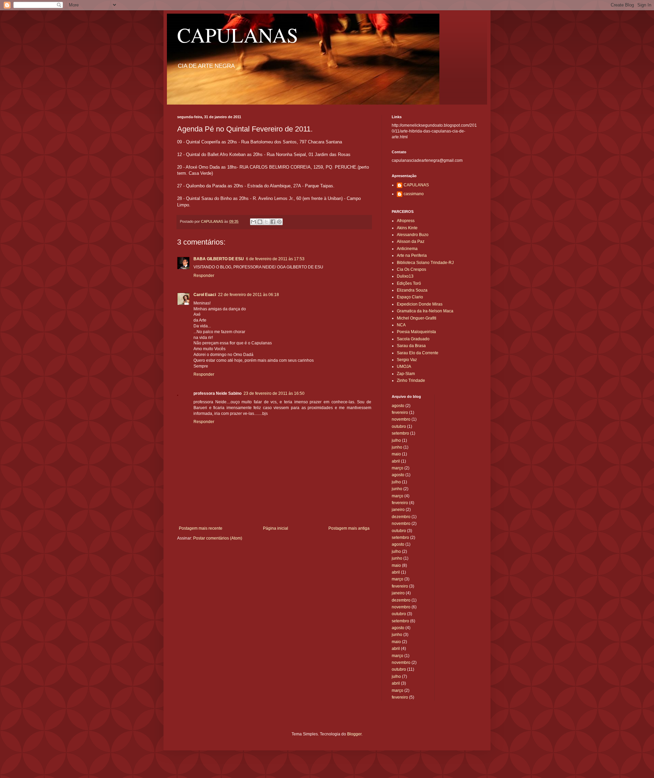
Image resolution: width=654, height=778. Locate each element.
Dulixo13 (405, 276)
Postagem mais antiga (349, 528)
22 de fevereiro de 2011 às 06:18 (248, 294)
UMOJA (404, 366)
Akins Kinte (407, 227)
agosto (398, 405)
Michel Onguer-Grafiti (416, 318)
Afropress (406, 220)
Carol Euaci (204, 294)
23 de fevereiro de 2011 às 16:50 (274, 393)
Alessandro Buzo (413, 234)
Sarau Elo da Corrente (417, 353)
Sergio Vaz (407, 359)
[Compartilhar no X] (266, 221)
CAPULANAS (237, 34)
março (397, 468)
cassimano (414, 193)
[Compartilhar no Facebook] (272, 221)
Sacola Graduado (413, 339)
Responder (203, 275)
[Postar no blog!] (259, 221)
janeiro (398, 509)
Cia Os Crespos (411, 269)
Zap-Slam (406, 373)
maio (396, 454)
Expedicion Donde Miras (419, 304)
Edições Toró (409, 283)
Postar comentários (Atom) (217, 538)
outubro (399, 426)
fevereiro (400, 412)
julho (396, 440)
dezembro (401, 516)
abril (396, 461)
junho (397, 447)
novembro (401, 419)
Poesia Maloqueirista (416, 331)
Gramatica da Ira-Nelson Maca (425, 311)
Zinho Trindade (411, 380)
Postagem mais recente (200, 528)
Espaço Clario (410, 297)
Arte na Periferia (412, 255)
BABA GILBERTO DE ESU (218, 258)
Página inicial (275, 528)
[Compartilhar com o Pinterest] (279, 221)
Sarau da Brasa (411, 345)
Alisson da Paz (410, 241)
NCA (401, 325)
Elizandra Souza (412, 290)
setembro (400, 433)
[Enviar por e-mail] (253, 221)
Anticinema (407, 248)
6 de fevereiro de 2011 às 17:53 (275, 258)
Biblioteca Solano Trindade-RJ (425, 262)
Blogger (354, 734)
